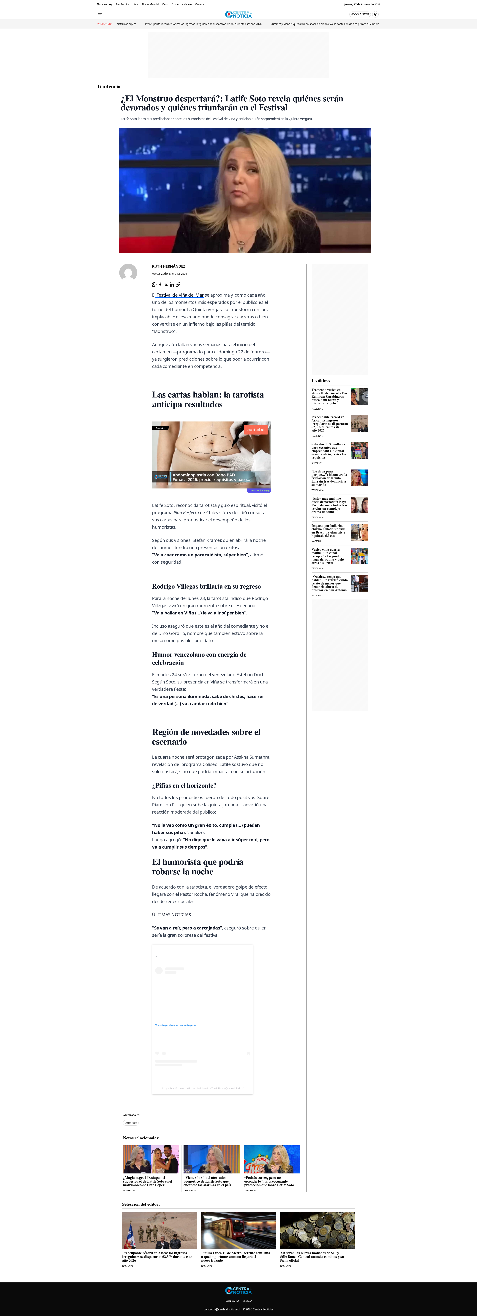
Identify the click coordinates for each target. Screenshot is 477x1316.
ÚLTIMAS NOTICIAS (171, 914)
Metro (165, 4)
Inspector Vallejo (182, 4)
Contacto (232, 1300)
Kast (136, 4)
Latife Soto (131, 1123)
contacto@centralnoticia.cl (222, 1309)
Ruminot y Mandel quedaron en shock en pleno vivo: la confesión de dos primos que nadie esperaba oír (269, 24)
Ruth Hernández (168, 266)
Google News (360, 14)
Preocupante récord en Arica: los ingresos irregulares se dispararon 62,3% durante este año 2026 (140, 24)
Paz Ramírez (123, 4)
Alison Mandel (150, 4)
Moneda (200, 4)
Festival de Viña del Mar (179, 295)
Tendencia (109, 86)
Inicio (247, 1300)
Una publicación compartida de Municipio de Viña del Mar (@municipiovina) (202, 1088)
